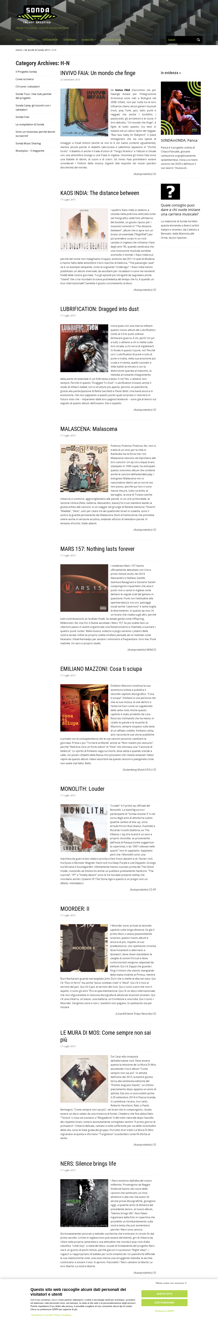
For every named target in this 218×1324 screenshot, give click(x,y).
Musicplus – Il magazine (30, 150)
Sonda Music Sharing (28, 143)
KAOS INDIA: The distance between (99, 193)
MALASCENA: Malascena (88, 429)
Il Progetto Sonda (26, 71)
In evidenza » (171, 73)
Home (19, 39)
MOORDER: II (74, 909)
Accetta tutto (164, 1294)
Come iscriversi (25, 79)
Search (198, 39)
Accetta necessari (164, 1302)
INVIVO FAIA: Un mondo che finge (97, 73)
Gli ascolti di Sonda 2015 (37, 49)
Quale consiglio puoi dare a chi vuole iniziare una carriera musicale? (180, 209)
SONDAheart (69, 39)
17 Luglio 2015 (67, 199)
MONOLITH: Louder (82, 789)
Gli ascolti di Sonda (111, 39)
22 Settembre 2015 (70, 79)
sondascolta (88, 39)
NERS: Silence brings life (88, 1163)
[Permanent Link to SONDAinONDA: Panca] (181, 108)
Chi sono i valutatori (28, 86)
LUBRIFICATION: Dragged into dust (99, 309)
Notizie (30, 39)
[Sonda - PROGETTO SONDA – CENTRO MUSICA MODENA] (37, 14)
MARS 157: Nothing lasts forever (97, 549)
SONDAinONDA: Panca (179, 140)
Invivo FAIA (122, 90)
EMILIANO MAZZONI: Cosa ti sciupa (101, 669)
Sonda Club (22, 117)
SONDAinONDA (50, 39)
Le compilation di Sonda (30, 124)
